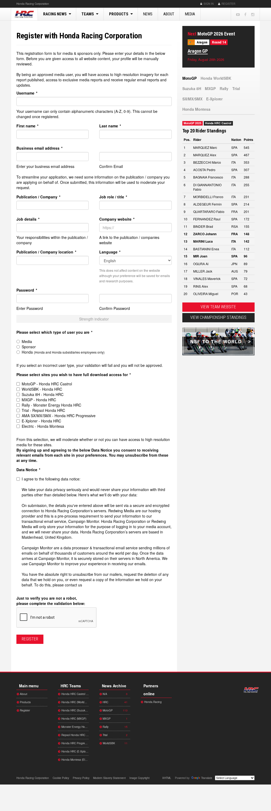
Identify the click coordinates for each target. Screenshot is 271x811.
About (168, 14)
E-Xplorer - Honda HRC (41, 421)
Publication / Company (38, 196)
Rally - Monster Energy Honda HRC (51, 405)
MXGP (115, 718)
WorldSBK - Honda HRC (42, 389)
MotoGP (115, 710)
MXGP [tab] (210, 88)
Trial (115, 735)
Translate (206, 778)
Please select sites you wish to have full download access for (73, 374)
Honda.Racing (152, 702)
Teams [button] (88, 14)
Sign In (208, 4)
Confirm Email (111, 166)
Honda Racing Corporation (24, 14)
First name (27, 125)
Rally (115, 727)
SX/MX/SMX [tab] (192, 98)
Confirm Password (114, 308)
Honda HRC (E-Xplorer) (75, 751)
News (147, 14)
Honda (247, 4)
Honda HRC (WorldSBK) (75, 702)
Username (26, 93)
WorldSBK (115, 743)
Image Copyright (139, 778)
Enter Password (29, 308)
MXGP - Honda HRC (39, 399)
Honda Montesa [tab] (196, 109)
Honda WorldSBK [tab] (216, 78)
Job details (27, 219)
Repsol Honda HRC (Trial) (75, 735)
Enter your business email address (45, 166)
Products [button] (119, 14)
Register (228, 4)
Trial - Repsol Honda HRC (43, 410)
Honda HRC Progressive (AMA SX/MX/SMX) (75, 743)
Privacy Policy (81, 778)
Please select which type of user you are (54, 332)
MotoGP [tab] (189, 78)
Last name (110, 125)
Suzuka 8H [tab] (191, 88)
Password (26, 290)
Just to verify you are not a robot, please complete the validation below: (50, 600)
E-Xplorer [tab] (214, 98)
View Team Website (218, 306)
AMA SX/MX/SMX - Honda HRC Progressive (59, 415)
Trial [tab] (236, 88)
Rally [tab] (224, 88)
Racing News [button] (55, 14)
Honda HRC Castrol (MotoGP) (75, 694)
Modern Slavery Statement (109, 778)
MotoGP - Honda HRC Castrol (47, 383)
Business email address (39, 148)
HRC (32, 4)
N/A (115, 694)
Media (190, 14)
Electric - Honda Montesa (43, 426)
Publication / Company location (46, 252)
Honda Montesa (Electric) (75, 759)
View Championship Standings (218, 317)
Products (25, 702)
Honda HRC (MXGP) (73, 718)
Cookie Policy (61, 778)
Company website (116, 219)
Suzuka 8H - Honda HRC (43, 394)
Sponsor (29, 346)
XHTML (166, 778)
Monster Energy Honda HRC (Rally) (75, 727)
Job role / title (113, 196)
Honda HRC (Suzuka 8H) (75, 710)
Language (109, 252)
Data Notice (28, 469)
